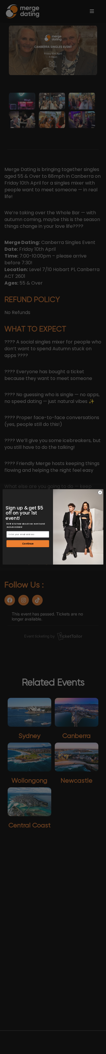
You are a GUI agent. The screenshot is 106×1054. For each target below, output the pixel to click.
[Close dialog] (100, 492)
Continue (27, 543)
